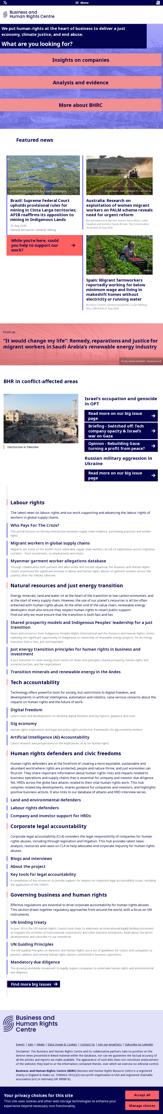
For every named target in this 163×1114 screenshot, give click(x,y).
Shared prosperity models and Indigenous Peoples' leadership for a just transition (81, 625)
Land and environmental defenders (46, 800)
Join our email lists (110, 1044)
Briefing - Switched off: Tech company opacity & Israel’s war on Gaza (116, 431)
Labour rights (28, 502)
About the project (28, 866)
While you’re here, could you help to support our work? (35, 245)
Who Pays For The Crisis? (35, 525)
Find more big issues (31, 984)
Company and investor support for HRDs (51, 815)
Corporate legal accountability (48, 826)
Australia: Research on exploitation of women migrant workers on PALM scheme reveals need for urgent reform (119, 207)
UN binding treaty (28, 922)
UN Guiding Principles (32, 944)
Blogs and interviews (31, 858)
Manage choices (142, 1106)
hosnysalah (68, 439)
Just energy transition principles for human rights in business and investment (76, 652)
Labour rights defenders (35, 807)
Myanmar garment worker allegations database (58, 561)
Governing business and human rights (59, 894)
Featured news (34, 139)
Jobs (30, 1044)
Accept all (142, 1095)
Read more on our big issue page (115, 416)
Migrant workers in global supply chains (50, 543)
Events (20, 1044)
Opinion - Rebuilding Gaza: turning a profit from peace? (116, 446)
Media (41, 1044)
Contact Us (87, 1044)
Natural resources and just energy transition (67, 585)
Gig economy (24, 723)
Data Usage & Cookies (62, 1044)
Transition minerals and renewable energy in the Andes (66, 671)
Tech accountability (35, 682)
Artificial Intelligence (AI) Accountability (50, 737)
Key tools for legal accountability (43, 874)
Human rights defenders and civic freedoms (66, 753)
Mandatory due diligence (35, 962)
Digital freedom (26, 709)
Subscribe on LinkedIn (139, 1044)
